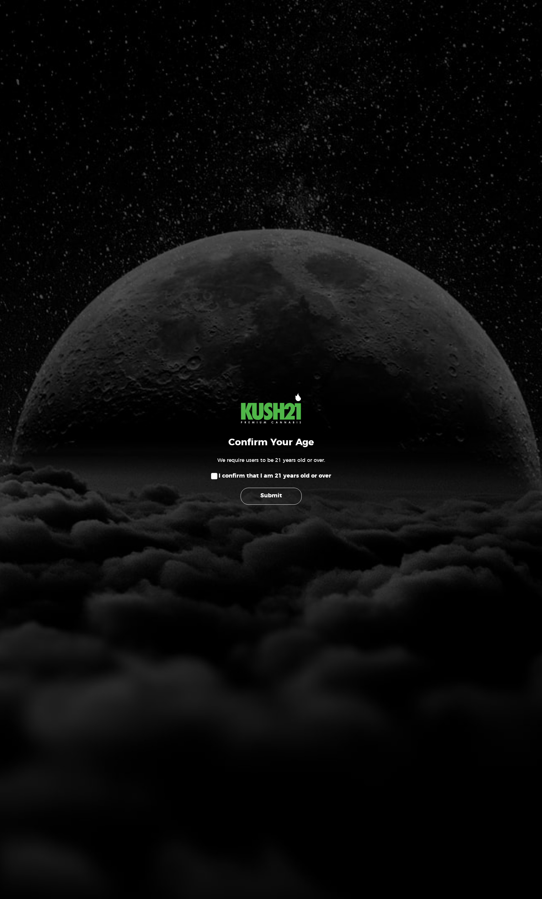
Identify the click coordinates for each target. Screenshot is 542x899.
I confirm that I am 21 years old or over (275, 476)
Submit (271, 496)
